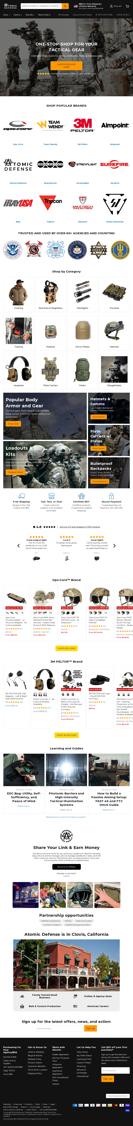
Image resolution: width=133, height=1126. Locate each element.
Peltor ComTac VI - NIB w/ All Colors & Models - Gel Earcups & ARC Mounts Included (71, 704)
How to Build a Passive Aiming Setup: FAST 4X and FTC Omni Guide (109, 799)
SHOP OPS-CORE (66, 648)
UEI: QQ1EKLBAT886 (13, 1067)
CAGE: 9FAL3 (123, 14)
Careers (55, 1084)
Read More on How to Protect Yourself (65, 817)
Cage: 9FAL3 (9, 1070)
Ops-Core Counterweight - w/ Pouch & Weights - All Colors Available (16, 621)
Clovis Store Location (37, 1070)
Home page (35, 1107)
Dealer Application (60, 1054)
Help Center (82, 1052)
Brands (29, 14)
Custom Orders (84, 1063)
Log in (66, 876)
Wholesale (63, 14)
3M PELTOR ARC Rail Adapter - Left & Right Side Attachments (16, 696)
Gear (6, 14)
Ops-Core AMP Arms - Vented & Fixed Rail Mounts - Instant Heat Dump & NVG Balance (44, 621)
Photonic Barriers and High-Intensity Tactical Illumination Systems (66, 799)
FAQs (37, 1104)
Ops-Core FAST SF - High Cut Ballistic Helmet (98, 620)
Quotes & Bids (9, 1057)
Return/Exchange (10, 1107)
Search (24, 1107)
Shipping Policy (35, 1073)
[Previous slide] (7, 57)
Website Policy (34, 1059)
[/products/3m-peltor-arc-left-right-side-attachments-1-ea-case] (16, 680)
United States (116, 1096)
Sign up (90, 1028)
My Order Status (84, 1055)
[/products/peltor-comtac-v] (44, 680)
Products (28, 1104)
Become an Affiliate (67, 867)
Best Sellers (44, 14)
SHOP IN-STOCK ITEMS (67, 65)
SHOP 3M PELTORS (66, 735)
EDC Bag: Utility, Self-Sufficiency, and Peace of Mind (24, 797)
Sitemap (46, 1107)
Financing (81, 1066)
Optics (17, 14)
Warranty (7, 1104)
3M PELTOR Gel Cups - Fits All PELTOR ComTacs (99, 696)
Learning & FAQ (84, 1059)
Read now (23, 806)
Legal (52, 1104)
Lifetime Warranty (36, 1052)
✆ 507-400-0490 (104, 14)
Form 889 (8, 1074)
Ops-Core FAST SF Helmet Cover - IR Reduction (70, 620)
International (82, 1076)
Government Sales (82, 14)
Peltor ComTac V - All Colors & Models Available (43, 701)
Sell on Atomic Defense (13, 1110)
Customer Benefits (36, 1066)
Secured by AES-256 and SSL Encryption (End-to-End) (25, 1119)
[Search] (65, 6)
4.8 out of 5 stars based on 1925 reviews (80, 527)
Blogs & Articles (35, 1055)
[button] (19, 545)
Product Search (35, 1063)
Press (45, 1104)
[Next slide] (125, 57)
